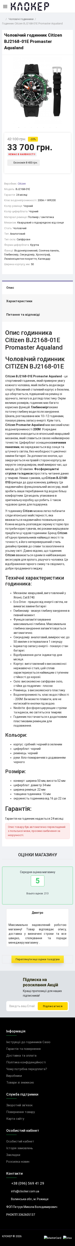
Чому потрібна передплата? (26, 1069)
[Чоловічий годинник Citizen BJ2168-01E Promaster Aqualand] (37, 90)
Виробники (14, 1076)
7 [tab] (56, 127)
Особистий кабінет (20, 1141)
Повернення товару (20, 1112)
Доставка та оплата (21, 1055)
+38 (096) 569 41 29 (27, 1183)
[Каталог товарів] (5, 6)
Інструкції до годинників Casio (28, 1042)
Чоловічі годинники (21, 19)
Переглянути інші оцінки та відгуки (38, 959)
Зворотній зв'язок (19, 1105)
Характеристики (19, 301)
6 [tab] (50, 127)
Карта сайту (15, 1119)
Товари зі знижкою (20, 1082)
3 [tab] (31, 127)
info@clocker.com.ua (24, 1191)
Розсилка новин (17, 1162)
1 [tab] (19, 127)
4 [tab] (37, 127)
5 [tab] (44, 127)
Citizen (22, 183)
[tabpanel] (37, 90)
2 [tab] (25, 127)
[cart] (68, 6)
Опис (10, 288)
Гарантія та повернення (23, 1049)
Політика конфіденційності (26, 1062)
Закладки (13, 1155)
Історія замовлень (19, 1148)
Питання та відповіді (23, 314)
